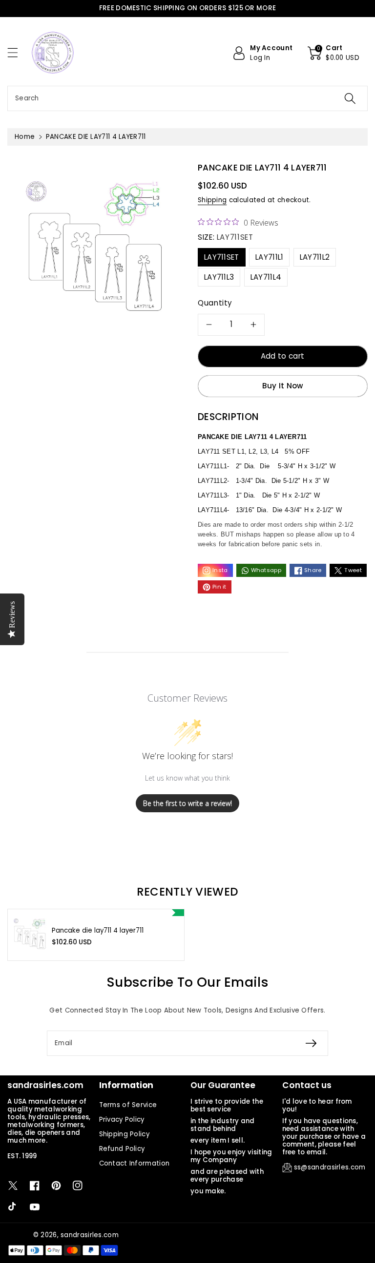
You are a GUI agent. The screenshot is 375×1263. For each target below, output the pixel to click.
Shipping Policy (124, 1134)
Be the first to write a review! (187, 803)
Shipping (212, 200)
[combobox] (187, 98)
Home (25, 136)
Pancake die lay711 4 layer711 (98, 931)
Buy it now (283, 386)
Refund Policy (122, 1148)
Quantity (215, 303)
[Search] (350, 98)
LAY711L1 (269, 257)
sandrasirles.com (90, 1235)
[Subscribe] (311, 1043)
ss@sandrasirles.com (330, 1167)
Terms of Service (128, 1105)
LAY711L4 (265, 277)
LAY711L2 (315, 257)
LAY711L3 (219, 277)
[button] (17, 52)
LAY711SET (221, 257)
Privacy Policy (122, 1119)
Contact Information (134, 1163)
